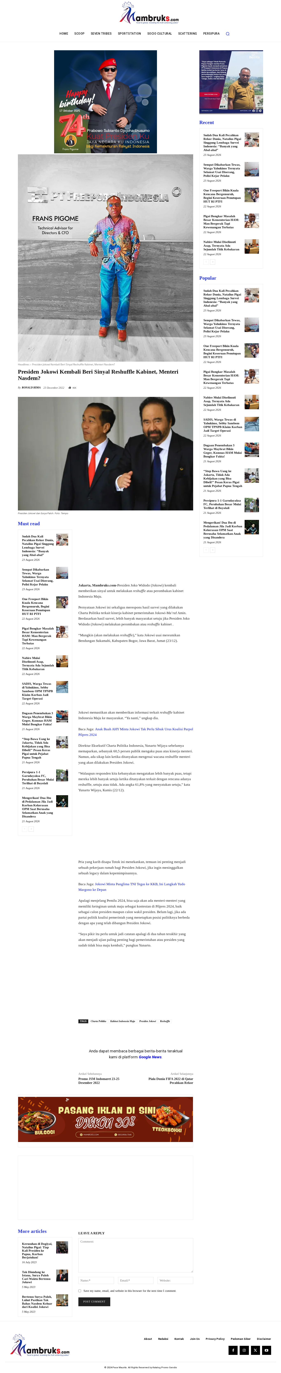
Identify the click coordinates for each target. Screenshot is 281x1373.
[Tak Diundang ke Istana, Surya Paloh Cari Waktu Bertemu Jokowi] (62, 1276)
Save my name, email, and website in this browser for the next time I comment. (130, 1290)
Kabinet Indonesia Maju (122, 1021)
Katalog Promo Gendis (165, 1367)
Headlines (23, 364)
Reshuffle (165, 1021)
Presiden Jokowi (147, 1021)
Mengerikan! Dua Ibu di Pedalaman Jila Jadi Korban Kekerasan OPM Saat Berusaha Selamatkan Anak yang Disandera (222, 530)
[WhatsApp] (189, 386)
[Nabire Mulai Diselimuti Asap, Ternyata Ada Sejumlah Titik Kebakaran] (62, 661)
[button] (227, 34)
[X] (170, 386)
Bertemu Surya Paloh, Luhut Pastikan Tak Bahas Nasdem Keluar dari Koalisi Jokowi (37, 1302)
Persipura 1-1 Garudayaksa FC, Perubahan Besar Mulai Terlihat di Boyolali (222, 504)
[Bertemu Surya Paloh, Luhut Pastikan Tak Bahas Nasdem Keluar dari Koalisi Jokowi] (62, 1300)
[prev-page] (24, 829)
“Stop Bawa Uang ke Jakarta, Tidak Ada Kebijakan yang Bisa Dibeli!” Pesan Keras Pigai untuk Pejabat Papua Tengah (222, 478)
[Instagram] (244, 1350)
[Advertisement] (135, 549)
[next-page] (31, 829)
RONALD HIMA (31, 387)
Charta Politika (98, 1021)
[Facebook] (161, 386)
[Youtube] (266, 1350)
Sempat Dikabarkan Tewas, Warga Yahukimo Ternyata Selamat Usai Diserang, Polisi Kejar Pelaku (37, 577)
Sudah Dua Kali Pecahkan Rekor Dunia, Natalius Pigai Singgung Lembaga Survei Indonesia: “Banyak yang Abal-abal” (222, 143)
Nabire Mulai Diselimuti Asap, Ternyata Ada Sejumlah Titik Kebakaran (221, 245)
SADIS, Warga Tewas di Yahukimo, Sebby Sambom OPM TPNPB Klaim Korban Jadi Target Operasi (37, 691)
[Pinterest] (179, 386)
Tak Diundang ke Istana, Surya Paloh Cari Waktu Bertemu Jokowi (36, 1277)
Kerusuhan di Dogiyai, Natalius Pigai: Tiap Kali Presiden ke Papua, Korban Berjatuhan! (37, 1250)
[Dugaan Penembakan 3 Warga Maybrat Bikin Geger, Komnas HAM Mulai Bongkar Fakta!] (62, 716)
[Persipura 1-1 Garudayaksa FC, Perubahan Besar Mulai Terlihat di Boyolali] (62, 775)
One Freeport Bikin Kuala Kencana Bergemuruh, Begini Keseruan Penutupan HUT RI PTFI (36, 606)
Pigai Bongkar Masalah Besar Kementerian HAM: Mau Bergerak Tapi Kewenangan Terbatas (38, 636)
